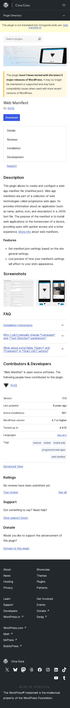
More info (25, 231)
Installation (14, 148)
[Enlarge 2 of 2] (62, 284)
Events (41, 604)
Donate (43, 611)
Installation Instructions (17, 325)
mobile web (59, 443)
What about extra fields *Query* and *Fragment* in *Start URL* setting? (26, 349)
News (7, 575)
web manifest (58, 456)
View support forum (15, 517)
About (7, 569)
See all (62, 492)
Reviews (12, 139)
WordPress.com (15, 628)
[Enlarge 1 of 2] (29, 284)
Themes (42, 575)
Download (12, 117)
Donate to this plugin (16, 548)
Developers (10, 611)
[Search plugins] (39, 39)
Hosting (8, 581)
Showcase (43, 569)
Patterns (42, 587)
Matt (8, 634)
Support (12, 166)
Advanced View (13, 466)
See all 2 (62, 435)
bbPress (10, 640)
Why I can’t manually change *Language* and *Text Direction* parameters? (29, 336)
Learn (6, 598)
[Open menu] (64, 5)
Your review (10, 492)
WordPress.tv (13, 617)
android (37, 443)
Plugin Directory (12, 15)
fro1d (11, 108)
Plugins (41, 581)
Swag (42, 617)
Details (11, 130)
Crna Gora (17, 661)
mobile (47, 443)
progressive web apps (53, 450)
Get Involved (45, 598)
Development (15, 157)
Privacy (8, 587)
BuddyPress (12, 646)
